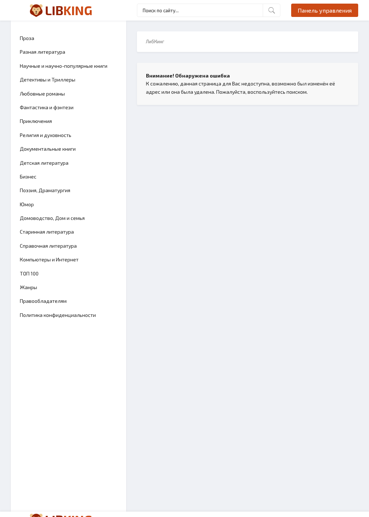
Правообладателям (43, 301)
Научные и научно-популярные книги (63, 66)
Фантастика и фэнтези (47, 107)
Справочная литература (48, 246)
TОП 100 (29, 273)
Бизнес (28, 176)
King (68, 10)
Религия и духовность (45, 135)
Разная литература (42, 52)
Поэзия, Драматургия (45, 190)
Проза (27, 38)
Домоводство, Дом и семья (52, 218)
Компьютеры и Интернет (49, 259)
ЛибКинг (155, 41)
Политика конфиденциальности (58, 315)
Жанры (28, 287)
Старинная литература (47, 232)
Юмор (27, 204)
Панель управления (325, 10)
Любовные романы (42, 93)
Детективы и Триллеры (47, 79)
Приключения (36, 121)
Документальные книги (48, 149)
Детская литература (44, 163)
